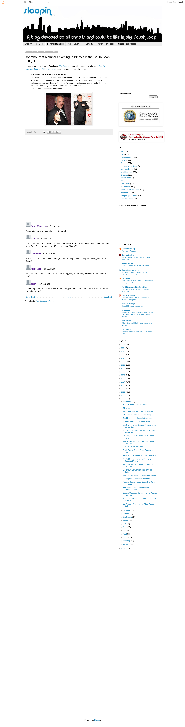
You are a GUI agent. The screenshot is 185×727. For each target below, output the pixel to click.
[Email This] (48, 132)
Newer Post (30, 297)
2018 (123, 368)
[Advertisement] (140, 69)
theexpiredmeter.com (130, 270)
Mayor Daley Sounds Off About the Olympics (140, 475)
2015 (123, 378)
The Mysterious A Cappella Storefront (137, 418)
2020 (123, 362)
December (127, 402)
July (125, 524)
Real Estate (125, 184)
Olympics (124, 175)
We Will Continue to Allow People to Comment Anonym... (137, 460)
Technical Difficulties (129, 251)
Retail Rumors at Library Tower (135, 405)
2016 (123, 375)
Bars (122, 151)
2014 (123, 382)
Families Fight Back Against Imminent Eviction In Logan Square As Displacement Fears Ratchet (137, 315)
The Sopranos (65, 66)
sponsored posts (127, 199)
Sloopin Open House (129, 196)
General (124, 163)
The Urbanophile (128, 295)
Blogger (97, 720)
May (125, 531)
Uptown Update (128, 255)
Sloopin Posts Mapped (127, 44)
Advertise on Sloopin (106, 44)
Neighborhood (126, 172)
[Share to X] (54, 132)
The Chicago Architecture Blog (134, 287)
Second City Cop (128, 249)
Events (123, 160)
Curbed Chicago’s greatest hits (132, 306)
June (125, 527)
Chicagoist (126, 310)
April (125, 534)
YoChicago (126, 278)
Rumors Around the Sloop (133, 447)
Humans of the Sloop (55, 44)
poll (122, 181)
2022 (123, 355)
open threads (126, 178)
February (127, 541)
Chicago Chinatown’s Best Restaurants (135, 266)
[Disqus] (68, 180)
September (127, 517)
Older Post (107, 297)
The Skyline (126, 329)
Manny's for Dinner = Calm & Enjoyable (138, 422)
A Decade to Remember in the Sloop (137, 415)
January (126, 544)
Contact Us (90, 44)
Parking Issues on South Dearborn (136, 479)
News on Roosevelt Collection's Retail (138, 411)
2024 (123, 348)
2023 (123, 351)
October (126, 514)
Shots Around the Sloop (34, 44)
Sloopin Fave (126, 193)
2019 (123, 365)
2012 (123, 389)
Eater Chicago (127, 264)
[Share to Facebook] (56, 132)
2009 (123, 399)
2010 (123, 395)
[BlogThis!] (51, 132)
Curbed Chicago (128, 304)
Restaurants (125, 187)
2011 (123, 392)
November (127, 510)
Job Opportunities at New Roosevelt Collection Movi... (137, 489)
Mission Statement (74, 44)
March (125, 537)
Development (126, 157)
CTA (122, 154)
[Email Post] (44, 132)
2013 (123, 385)
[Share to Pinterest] (59, 132)
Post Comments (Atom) (45, 301)
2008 (123, 548)
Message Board (127, 169)
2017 (123, 372)
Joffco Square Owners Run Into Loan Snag (139, 456)
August (126, 520)
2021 (123, 358)
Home (69, 297)
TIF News (126, 408)
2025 (123, 345)
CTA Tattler (126, 321)
